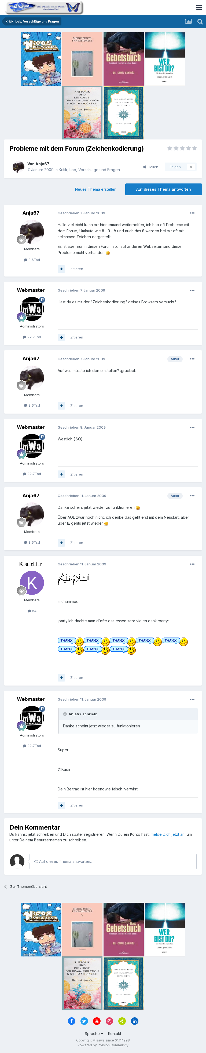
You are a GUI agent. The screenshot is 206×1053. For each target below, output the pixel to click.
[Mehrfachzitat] (61, 269)
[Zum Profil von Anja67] (18, 167)
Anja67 (42, 163)
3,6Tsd (33, 259)
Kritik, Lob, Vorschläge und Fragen (89, 169)
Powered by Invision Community (103, 1045)
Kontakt (114, 1033)
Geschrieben (81, 213)
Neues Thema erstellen (95, 189)
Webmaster (31, 290)
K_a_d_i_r (30, 564)
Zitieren (76, 269)
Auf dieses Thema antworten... (65, 861)
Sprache (93, 1033)
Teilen (152, 167)
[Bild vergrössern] (108, 252)
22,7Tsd (33, 337)
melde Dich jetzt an (168, 834)
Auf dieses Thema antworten (163, 189)
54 (33, 611)
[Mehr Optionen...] (192, 213)
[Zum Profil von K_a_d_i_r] (32, 583)
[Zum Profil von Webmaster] (32, 309)
